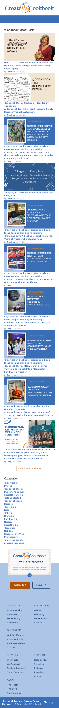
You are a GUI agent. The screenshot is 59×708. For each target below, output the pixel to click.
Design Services (16, 668)
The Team (12, 684)
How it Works (14, 610)
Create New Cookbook (29, 468)
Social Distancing (13, 495)
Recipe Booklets (16, 643)
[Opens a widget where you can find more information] (48, 703)
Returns (38, 668)
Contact (38, 676)
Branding (24, 149)
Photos (8, 486)
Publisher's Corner (14, 492)
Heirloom (39, 610)
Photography (11, 537)
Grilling (8, 513)
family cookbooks (13, 540)
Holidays (8, 531)
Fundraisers (40, 618)
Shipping (39, 664)
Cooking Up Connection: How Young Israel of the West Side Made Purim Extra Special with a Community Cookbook (29, 155)
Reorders (39, 672)
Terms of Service (12, 701)
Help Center (40, 660)
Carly (9, 161)
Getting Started (12, 498)
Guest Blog (10, 507)
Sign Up (20, 585)
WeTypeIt (12, 660)
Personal (12, 614)
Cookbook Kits (15, 639)
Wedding (39, 614)
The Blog (12, 688)
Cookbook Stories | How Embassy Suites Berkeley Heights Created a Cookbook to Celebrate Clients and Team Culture (26, 455)
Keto (6, 510)
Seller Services (15, 672)
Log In (41, 585)
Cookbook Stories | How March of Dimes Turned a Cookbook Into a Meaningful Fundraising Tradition (25, 369)
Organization (11, 146)
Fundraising (36, 149)
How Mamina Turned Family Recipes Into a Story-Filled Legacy (27, 65)
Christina (11, 72)
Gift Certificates (15, 635)
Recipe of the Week (14, 534)
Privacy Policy (31, 701)
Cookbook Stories (27, 62)
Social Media (11, 525)
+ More (11, 647)
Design (8, 522)
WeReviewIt (13, 664)
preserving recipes (14, 543)
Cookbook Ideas (46, 62)
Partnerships (14, 693)
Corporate (20, 409)
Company (7, 704)
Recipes (15, 149)
